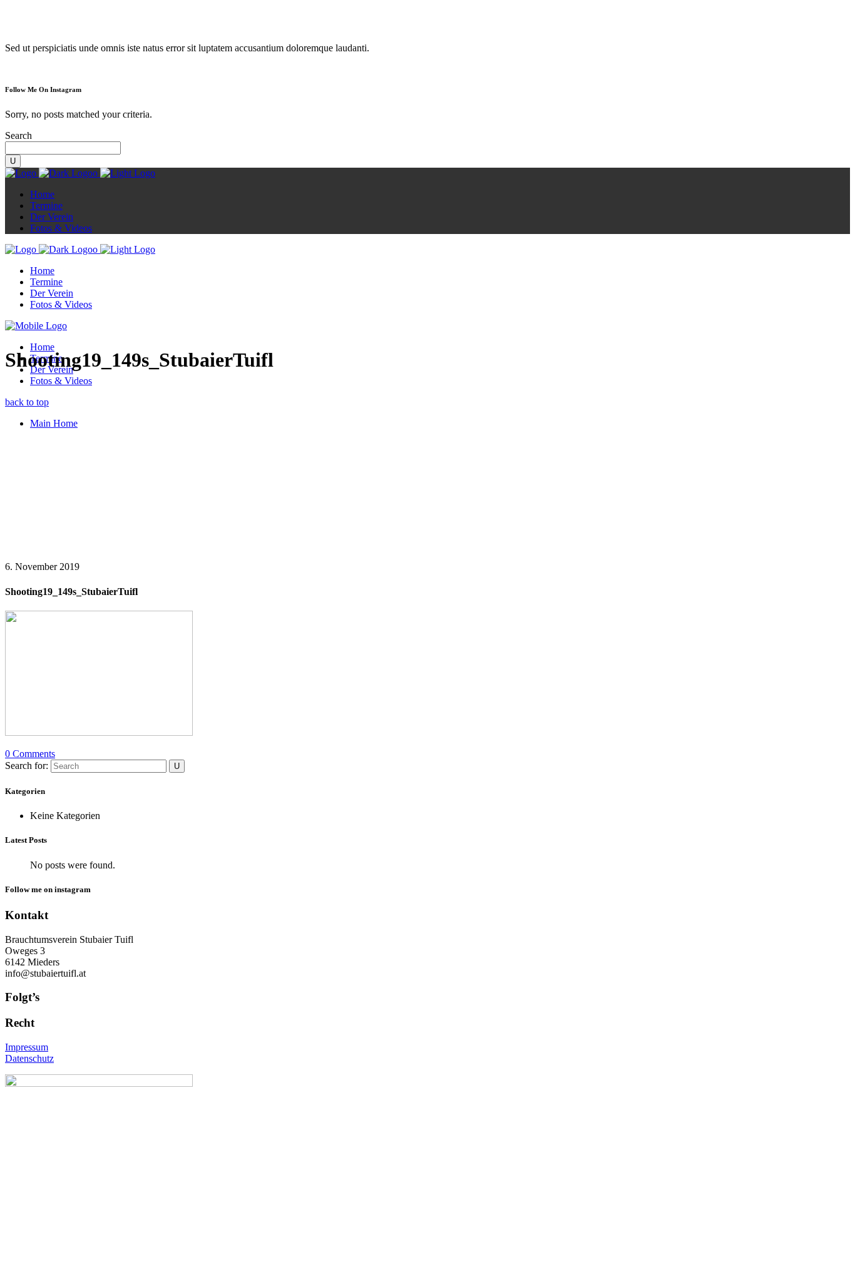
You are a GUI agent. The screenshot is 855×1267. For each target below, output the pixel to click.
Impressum (26, 1047)
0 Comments (30, 753)
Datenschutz (29, 1058)
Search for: (26, 765)
